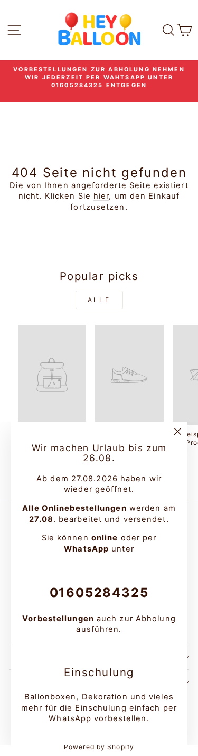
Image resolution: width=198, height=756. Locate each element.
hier (101, 196)
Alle (99, 300)
